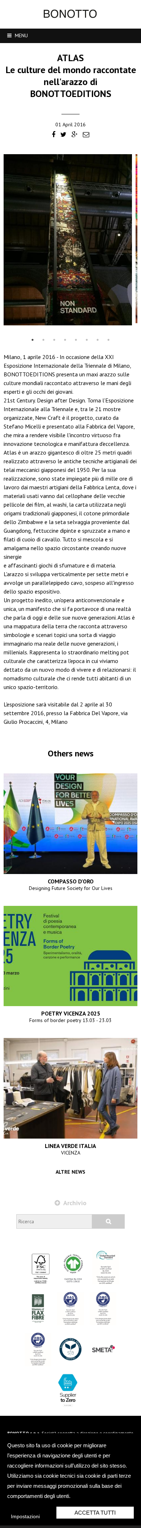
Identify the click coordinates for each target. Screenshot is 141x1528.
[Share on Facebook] (53, 135)
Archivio (74, 1203)
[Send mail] (86, 135)
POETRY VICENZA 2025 (70, 1013)
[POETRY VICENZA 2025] (70, 956)
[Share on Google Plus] (75, 135)
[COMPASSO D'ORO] (70, 823)
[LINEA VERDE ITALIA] (70, 1088)
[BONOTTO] (70, 16)
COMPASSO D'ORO (71, 881)
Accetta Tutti (95, 1513)
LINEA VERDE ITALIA (70, 1145)
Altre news (70, 1172)
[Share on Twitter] (63, 135)
